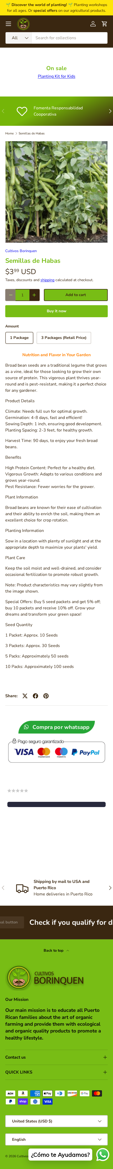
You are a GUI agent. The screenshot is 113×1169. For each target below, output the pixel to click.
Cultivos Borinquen (21, 250)
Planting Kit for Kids (56, 76)
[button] (56, 804)
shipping (47, 279)
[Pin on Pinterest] (46, 696)
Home (9, 133)
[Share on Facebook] (35, 696)
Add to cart (75, 294)
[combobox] (56, 38)
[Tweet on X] (25, 696)
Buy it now (56, 311)
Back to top (54, 950)
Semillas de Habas (32, 133)
